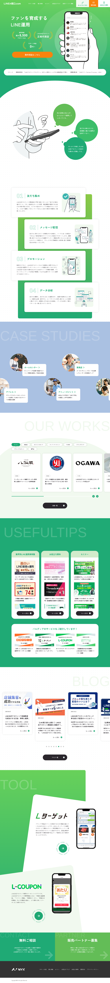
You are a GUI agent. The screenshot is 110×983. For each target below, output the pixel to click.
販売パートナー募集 (68, 3)
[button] (93, 496)
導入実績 (40, 3)
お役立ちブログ (56, 3)
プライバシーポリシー (92, 969)
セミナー (47, 3)
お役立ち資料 (75, 969)
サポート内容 (31, 3)
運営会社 (82, 969)
